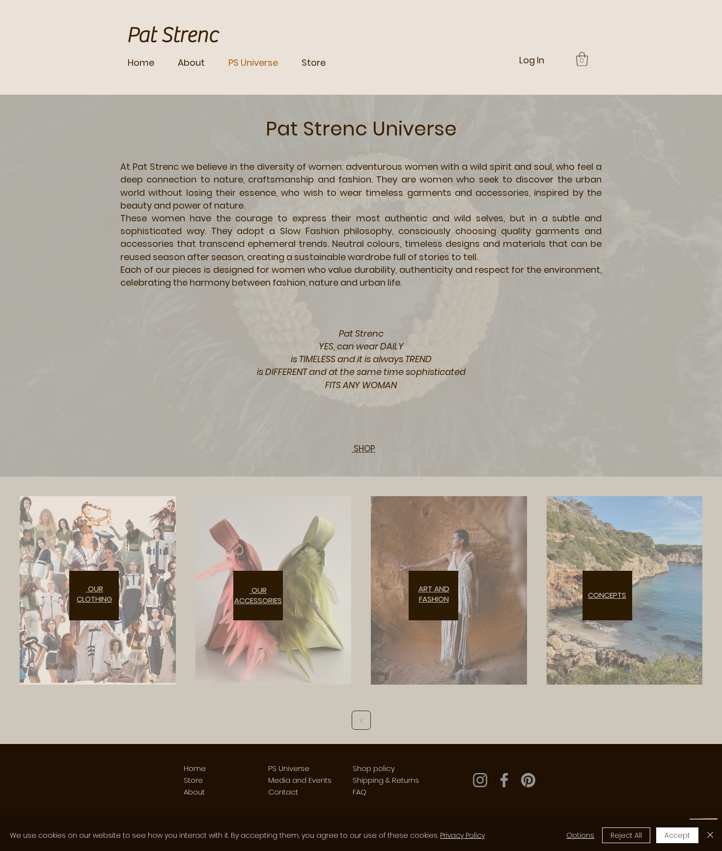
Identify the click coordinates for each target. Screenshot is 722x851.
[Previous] (361, 720)
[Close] (710, 835)
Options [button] (580, 835)
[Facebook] (504, 780)
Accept (677, 835)
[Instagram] (480, 780)
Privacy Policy (462, 835)
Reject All (626, 835)
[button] (582, 59)
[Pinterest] (528, 780)
